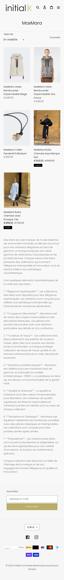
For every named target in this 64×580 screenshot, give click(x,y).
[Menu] (58, 7)
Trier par (8, 34)
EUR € (31, 527)
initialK (17, 565)
